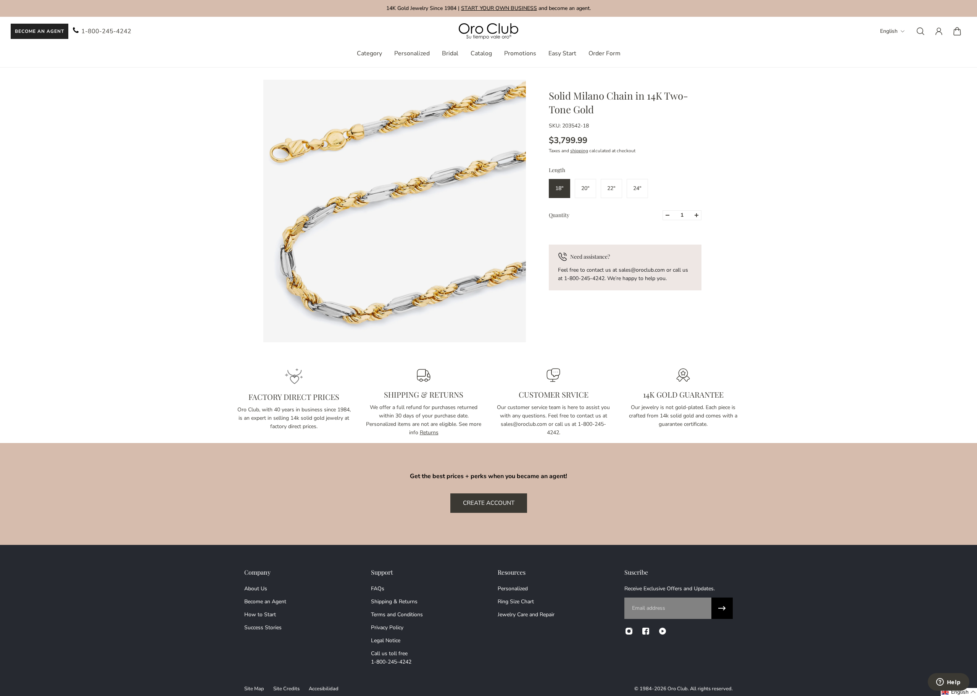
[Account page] (939, 31)
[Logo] (488, 31)
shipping (579, 151)
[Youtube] (662, 631)
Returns (429, 432)
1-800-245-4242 (106, 31)
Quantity (559, 215)
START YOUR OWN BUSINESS (499, 8)
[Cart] (957, 31)
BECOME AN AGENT (39, 31)
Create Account (488, 503)
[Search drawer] (920, 31)
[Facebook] (645, 631)
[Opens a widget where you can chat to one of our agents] (948, 682)
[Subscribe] (722, 608)
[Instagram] (629, 631)
